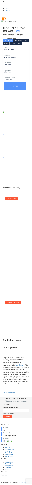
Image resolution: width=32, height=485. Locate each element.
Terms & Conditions (10, 464)
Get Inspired (10, 280)
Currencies (4, 475)
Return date (7, 70)
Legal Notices (9, 462)
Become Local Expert (9, 392)
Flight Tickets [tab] (8, 40)
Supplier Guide (9, 456)
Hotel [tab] (19, 43)
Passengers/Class (10, 77)
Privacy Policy (9, 466)
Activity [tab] (6, 43)
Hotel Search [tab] (18, 40)
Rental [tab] (13, 43)
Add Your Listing (11, 327)
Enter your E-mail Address (10, 407)
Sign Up (8, 10)
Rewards (7, 451)
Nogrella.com (20, 365)
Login (7, 8)
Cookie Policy (8, 467)
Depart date (7, 62)
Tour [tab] (26, 40)
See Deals (10, 219)
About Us (7, 447)
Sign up (9, 250)
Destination (7, 55)
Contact (7, 469)
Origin (6, 48)
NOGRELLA (22, 482)
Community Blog (9, 449)
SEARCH (15, 86)
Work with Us (8, 453)
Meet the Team (9, 454)
